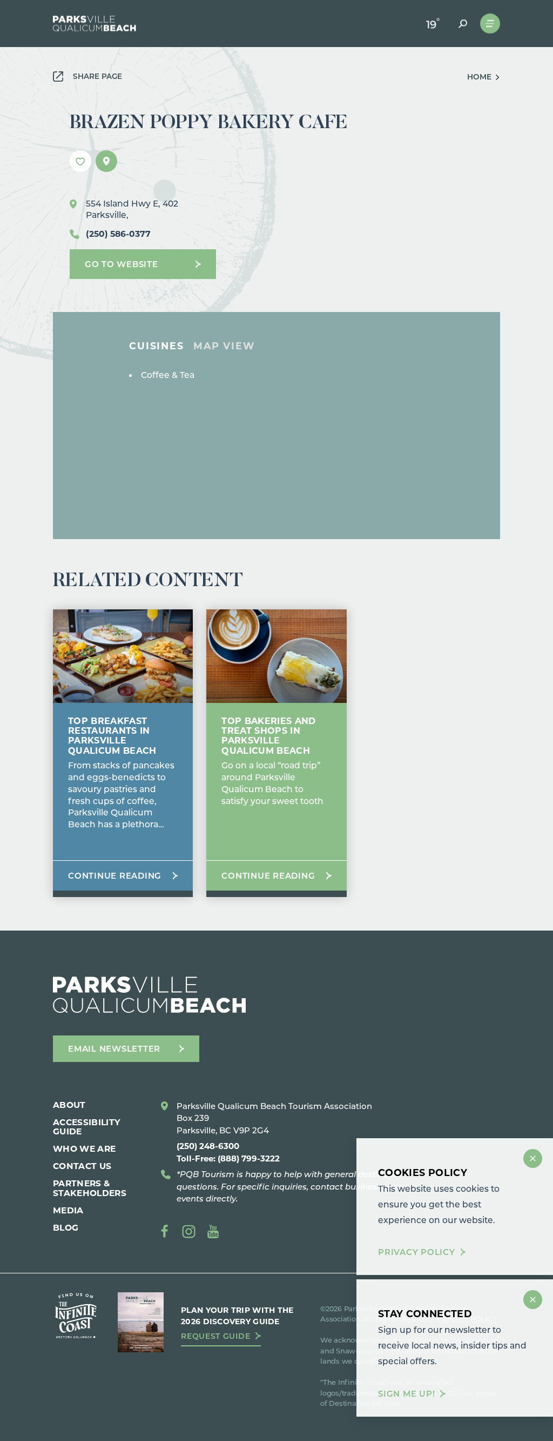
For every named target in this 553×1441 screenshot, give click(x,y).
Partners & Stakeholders (89, 1187)
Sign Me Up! (406, 1394)
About (69, 1104)
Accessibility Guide (86, 1126)
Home (479, 77)
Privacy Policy (416, 1252)
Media (68, 1210)
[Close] (532, 1158)
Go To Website (121, 263)
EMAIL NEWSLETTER (114, 1048)
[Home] (94, 23)
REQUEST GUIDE (215, 1336)
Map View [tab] (223, 346)
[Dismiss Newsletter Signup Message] (532, 1299)
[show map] (106, 161)
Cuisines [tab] (156, 346)
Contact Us (82, 1165)
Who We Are (84, 1148)
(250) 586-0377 (118, 233)
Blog (65, 1227)
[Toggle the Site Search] (463, 24)
